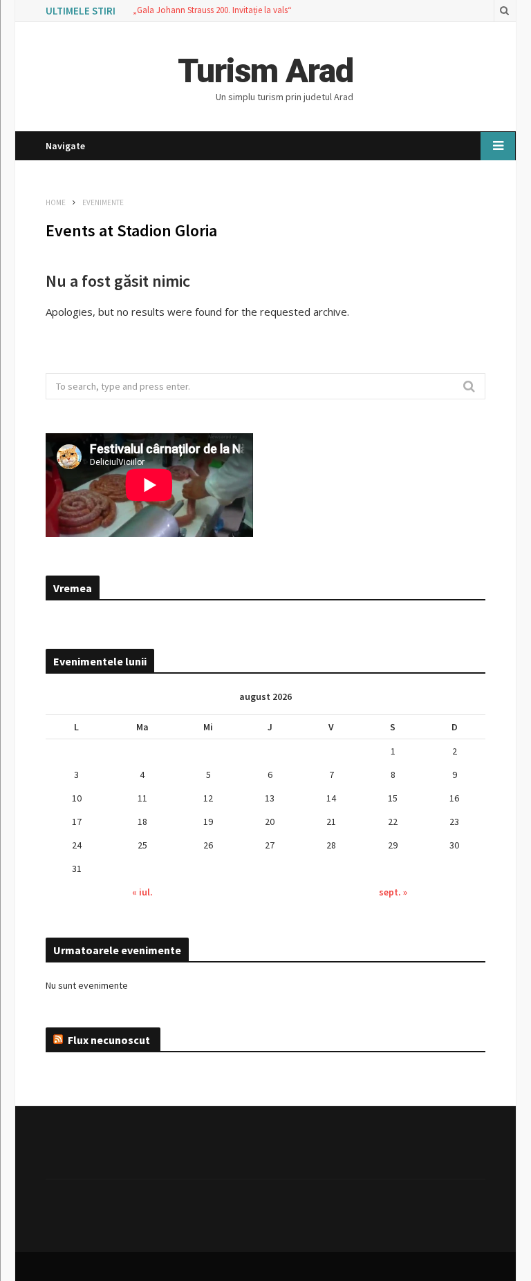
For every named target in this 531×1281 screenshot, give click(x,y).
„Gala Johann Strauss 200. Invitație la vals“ (212, 10)
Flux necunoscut (109, 1040)
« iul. (142, 892)
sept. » (393, 892)
